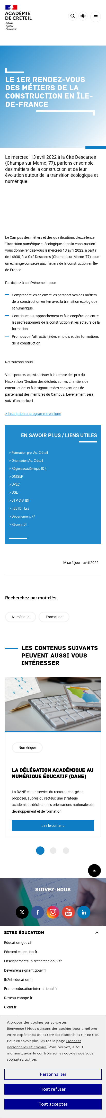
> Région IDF (18, 524)
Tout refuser (53, 1089)
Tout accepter (53, 1104)
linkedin (83, 912)
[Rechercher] (72, 17)
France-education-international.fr (30, 988)
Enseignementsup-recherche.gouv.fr (33, 961)
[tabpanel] (53, 757)
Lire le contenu (53, 825)
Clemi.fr (10, 1007)
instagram (53, 912)
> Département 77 (22, 516)
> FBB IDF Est (19, 508)
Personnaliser (53, 1074)
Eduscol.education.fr (20, 951)
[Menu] (95, 17)
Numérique (20, 616)
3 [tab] (66, 850)
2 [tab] (53, 850)
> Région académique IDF (27, 468)
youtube (68, 912)
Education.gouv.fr (18, 942)
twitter (22, 912)
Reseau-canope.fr (18, 997)
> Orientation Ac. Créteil (26, 460)
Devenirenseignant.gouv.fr (25, 970)
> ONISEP (16, 476)
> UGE (13, 492)
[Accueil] (19, 17)
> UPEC (14, 484)
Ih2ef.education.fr (18, 979)
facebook (37, 912)
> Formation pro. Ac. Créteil (28, 452)
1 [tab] (40, 851)
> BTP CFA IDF (19, 500)
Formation (54, 616)
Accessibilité (82, 16)
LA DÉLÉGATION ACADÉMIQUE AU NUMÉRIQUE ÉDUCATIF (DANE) (52, 773)
